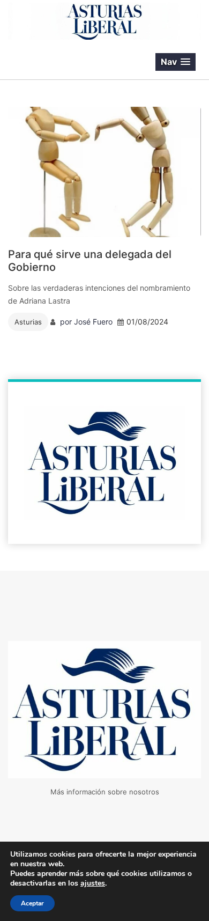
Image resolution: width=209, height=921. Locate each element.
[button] (175, 62)
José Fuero (93, 321)
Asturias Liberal (66, 62)
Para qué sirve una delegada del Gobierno (89, 261)
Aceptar (32, 903)
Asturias (28, 322)
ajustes (92, 883)
